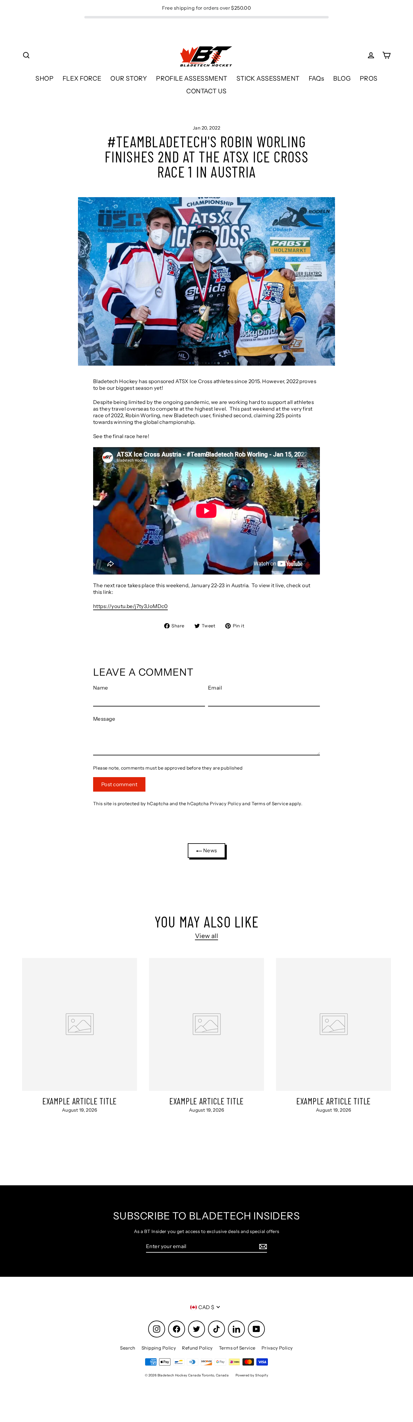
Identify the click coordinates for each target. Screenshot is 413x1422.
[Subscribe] (262, 1247)
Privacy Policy (225, 803)
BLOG (342, 78)
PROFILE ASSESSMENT (191, 78)
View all (206, 936)
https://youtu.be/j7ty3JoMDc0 (130, 606)
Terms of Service (270, 803)
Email (215, 688)
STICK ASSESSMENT (268, 78)
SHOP (44, 78)
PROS (369, 78)
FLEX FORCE (82, 78)
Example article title (79, 1101)
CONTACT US (206, 91)
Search (127, 1348)
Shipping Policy (158, 1348)
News (209, 850)
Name (100, 688)
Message (104, 719)
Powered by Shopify (252, 1375)
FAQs (316, 78)
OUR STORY (128, 78)
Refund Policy (197, 1348)
